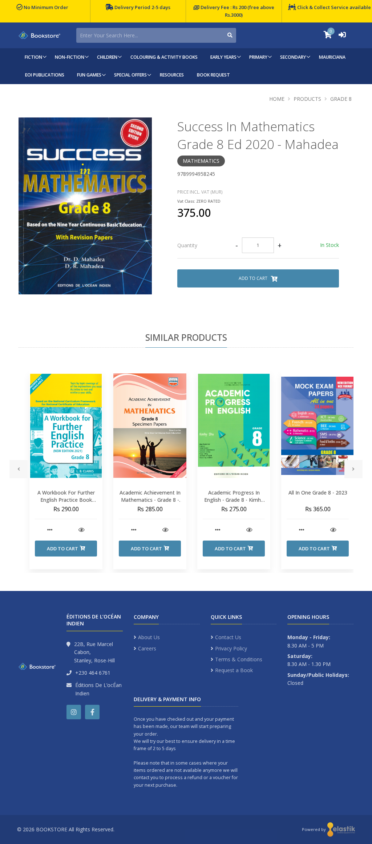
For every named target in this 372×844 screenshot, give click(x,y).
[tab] (258, 245)
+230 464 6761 (92, 672)
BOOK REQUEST (213, 75)
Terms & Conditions (238, 659)
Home (276, 98)
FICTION (33, 57)
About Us (149, 637)
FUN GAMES (89, 75)
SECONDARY (293, 57)
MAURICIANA (332, 57)
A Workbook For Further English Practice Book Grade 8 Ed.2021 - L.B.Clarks (66, 503)
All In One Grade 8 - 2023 (317, 492)
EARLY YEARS (223, 57)
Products (307, 98)
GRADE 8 (341, 98)
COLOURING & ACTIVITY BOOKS (164, 57)
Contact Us (228, 637)
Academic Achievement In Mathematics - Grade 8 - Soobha (150, 499)
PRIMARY (258, 57)
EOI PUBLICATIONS (44, 75)
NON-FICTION (69, 57)
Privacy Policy (231, 648)
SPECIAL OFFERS (130, 75)
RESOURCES (172, 75)
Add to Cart (253, 278)
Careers (147, 648)
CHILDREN (107, 57)
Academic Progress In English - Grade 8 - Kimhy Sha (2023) (233, 499)
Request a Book (234, 670)
